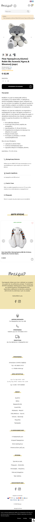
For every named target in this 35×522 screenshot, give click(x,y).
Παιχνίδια (17, 420)
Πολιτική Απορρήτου (17, 472)
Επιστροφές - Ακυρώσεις (17, 468)
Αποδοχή (25, 518)
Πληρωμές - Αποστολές (17, 465)
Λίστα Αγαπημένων (17, 444)
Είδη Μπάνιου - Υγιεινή (17, 413)
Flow (11, 67)
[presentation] (3, 241)
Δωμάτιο (17, 398)
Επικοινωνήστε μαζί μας (17, 447)
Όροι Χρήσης (17, 476)
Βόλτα (17, 401)
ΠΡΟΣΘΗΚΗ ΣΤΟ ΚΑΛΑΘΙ (15, 86)
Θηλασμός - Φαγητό (17, 410)
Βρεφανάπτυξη (17, 404)
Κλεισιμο (19, 518)
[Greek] (33, 1)
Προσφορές (17, 423)
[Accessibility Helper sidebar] (33, 520)
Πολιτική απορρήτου (5, 515)
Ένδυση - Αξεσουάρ (17, 416)
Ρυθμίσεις (31, 518)
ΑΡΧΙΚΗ (4, 16)
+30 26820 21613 (22, 331)
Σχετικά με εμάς (17, 461)
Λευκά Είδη (17, 407)
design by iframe (18, 508)
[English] (31, 1)
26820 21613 (15, 163)
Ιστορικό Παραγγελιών (17, 440)
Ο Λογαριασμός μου (17, 436)
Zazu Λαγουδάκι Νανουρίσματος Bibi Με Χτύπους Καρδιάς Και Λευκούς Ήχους (16, 253)
